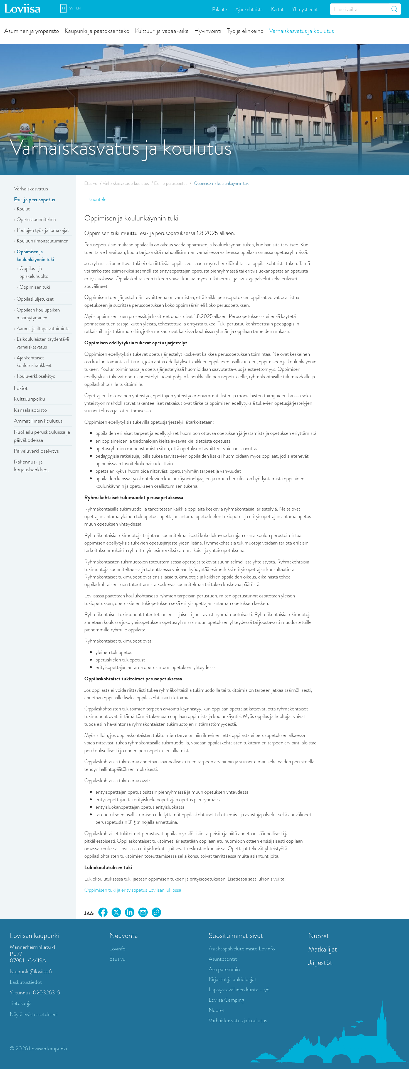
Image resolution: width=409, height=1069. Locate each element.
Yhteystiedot (305, 9)
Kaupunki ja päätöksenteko (97, 30)
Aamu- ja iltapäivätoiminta (43, 328)
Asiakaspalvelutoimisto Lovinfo (242, 949)
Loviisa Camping (226, 1000)
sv (71, 8)
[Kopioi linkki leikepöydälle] (156, 913)
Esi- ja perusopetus (34, 199)
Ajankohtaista (249, 9)
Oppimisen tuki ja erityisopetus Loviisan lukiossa (132, 890)
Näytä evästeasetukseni (34, 1014)
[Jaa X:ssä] (116, 913)
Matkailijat (322, 949)
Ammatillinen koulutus (38, 421)
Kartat (277, 9)
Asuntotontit (223, 959)
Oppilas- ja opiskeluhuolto (33, 272)
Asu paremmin (224, 969)
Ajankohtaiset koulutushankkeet (34, 361)
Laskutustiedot (26, 982)
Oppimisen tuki (34, 287)
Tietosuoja (21, 1003)
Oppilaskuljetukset (35, 299)
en (78, 8)
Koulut (23, 208)
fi (63, 8)
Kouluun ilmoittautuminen (42, 240)
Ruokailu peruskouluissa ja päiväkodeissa (42, 436)
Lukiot (21, 388)
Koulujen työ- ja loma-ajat (43, 230)
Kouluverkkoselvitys (36, 376)
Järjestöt (320, 962)
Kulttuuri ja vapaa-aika (162, 30)
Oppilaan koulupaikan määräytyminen (38, 313)
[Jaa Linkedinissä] (129, 913)
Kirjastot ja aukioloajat (233, 979)
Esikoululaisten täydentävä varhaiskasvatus (43, 342)
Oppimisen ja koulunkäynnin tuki (35, 255)
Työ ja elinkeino (245, 30)
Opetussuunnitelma (36, 219)
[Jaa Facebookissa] (103, 913)
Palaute (219, 9)
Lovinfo (117, 949)
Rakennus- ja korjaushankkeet (31, 466)
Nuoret (217, 1010)
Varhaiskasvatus (31, 189)
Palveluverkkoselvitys (36, 451)
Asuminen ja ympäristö (31, 30)
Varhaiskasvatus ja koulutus (301, 30)
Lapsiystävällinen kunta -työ (239, 989)
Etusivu (90, 183)
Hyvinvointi (207, 30)
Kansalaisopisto (30, 410)
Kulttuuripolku (29, 399)
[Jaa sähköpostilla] (143, 913)
